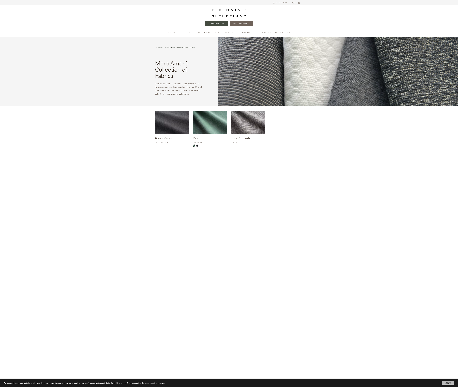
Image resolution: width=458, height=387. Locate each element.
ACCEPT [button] (448, 383)
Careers (266, 32)
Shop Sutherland (240, 23)
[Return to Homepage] (229, 13)
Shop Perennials (218, 23)
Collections (159, 47)
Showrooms (282, 32)
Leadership (187, 32)
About (172, 32)
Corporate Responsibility (240, 32)
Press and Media (208, 32)
